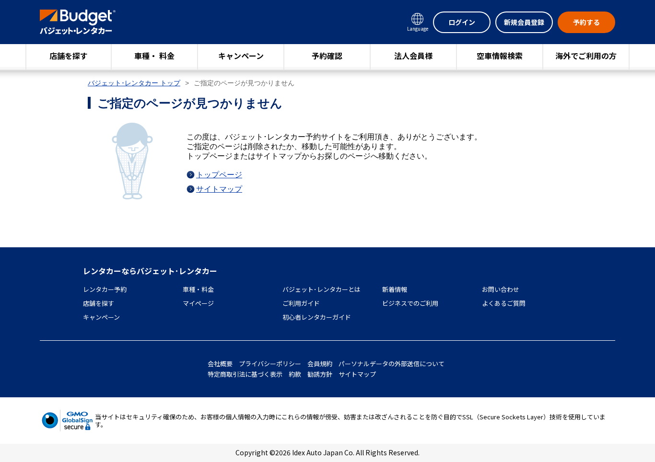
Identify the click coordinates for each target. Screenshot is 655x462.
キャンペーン (241, 55)
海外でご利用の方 (586, 55)
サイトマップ (219, 189)
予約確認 (327, 55)
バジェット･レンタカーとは (321, 289)
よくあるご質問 (504, 303)
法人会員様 (413, 55)
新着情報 (394, 289)
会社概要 (220, 363)
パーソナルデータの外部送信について (391, 363)
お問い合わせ (500, 289)
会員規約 (319, 363)
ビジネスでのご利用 (410, 303)
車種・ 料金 (154, 55)
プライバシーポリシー (270, 363)
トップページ (219, 175)
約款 (295, 374)
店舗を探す (68, 55)
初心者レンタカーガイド (316, 317)
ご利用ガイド (301, 303)
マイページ (198, 303)
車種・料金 (198, 289)
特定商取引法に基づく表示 (245, 374)
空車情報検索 (500, 55)
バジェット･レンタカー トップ (134, 83)
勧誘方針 (319, 374)
